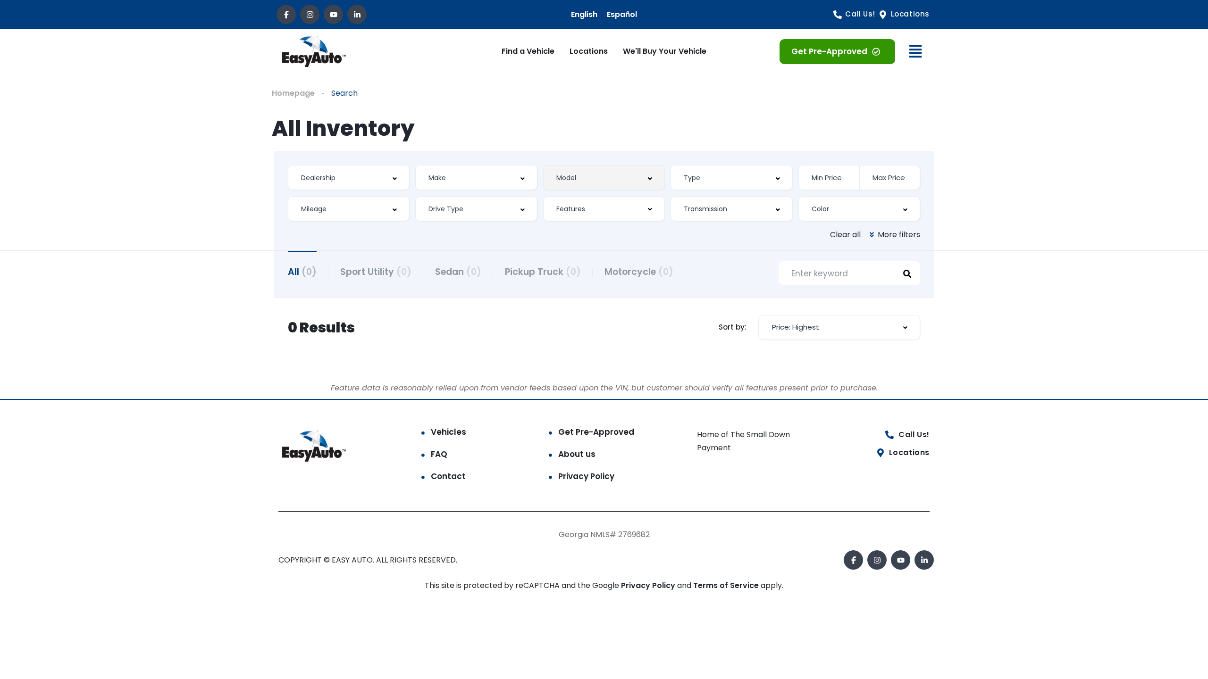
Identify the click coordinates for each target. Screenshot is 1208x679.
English (584, 14)
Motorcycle (638, 271)
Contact (448, 476)
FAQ (439, 454)
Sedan (458, 271)
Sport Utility (375, 271)
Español (622, 14)
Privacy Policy (586, 476)
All (302, 271)
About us (577, 454)
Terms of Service (727, 585)
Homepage (293, 93)
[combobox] (349, 177)
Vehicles (448, 432)
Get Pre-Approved (596, 432)
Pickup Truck (543, 271)
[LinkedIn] (357, 14)
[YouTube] (333, 14)
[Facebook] (286, 14)
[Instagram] (309, 14)
